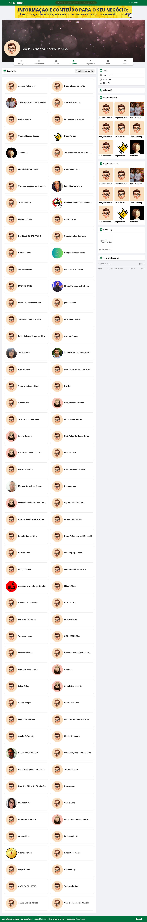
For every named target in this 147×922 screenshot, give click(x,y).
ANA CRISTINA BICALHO (75, 469)
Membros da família (84, 71)
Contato (132, 268)
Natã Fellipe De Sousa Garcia (76, 436)
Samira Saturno (25, 436)
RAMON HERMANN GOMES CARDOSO (32, 786)
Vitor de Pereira (25, 853)
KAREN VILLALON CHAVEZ (30, 453)
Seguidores (108, 164)
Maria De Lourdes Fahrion (29, 302)
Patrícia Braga (70, 869)
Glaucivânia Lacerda (73, 686)
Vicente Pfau (24, 402)
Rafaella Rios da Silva (27, 536)
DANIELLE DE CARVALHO (29, 236)
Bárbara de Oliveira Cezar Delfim (32, 519)
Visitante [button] (133, 2)
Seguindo (107, 98)
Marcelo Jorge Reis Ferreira (30, 486)
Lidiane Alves (70, 586)
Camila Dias (69, 669)
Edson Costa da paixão (74, 119)
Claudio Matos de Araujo (75, 236)
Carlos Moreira (24, 119)
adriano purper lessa (73, 553)
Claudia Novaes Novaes (28, 136)
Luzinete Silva (24, 803)
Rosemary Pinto (71, 836)
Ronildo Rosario (71, 619)
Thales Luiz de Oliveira (28, 903)
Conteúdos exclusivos (115, 268)
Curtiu (106, 230)
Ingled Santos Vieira (73, 186)
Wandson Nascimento (28, 603)
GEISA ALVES (70, 603)
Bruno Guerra (24, 369)
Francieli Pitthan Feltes (28, 169)
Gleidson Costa (25, 219)
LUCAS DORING (25, 286)
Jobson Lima (24, 836)
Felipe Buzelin (24, 869)
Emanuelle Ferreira (72, 319)
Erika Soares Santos (73, 419)
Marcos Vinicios (25, 653)
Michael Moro (70, 453)
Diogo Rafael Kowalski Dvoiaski (78, 536)
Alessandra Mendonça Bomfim (31, 586)
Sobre (100, 268)
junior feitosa (70, 302)
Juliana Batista (24, 202)
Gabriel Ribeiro (24, 252)
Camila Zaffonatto (26, 736)
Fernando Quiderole (26, 619)
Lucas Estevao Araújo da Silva (31, 336)
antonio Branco (71, 769)
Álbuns (106, 90)
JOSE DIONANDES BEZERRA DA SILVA (78, 152)
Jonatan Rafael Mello (27, 86)
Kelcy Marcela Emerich (74, 402)
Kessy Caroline (24, 569)
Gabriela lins (69, 803)
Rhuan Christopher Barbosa (76, 286)
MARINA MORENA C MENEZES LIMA (78, 369)
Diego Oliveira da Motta (74, 86)
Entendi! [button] (139, 919)
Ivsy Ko (67, 386)
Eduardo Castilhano (27, 819)
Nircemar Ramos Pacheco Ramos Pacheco (78, 653)
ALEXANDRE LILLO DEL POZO (77, 352)
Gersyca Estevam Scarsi (74, 252)
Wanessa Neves (25, 636)
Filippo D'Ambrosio (26, 719)
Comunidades (109, 258)
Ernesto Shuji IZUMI (73, 519)
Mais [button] (142, 268)
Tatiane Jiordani (71, 886)
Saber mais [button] (80, 919)
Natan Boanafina (71, 703)
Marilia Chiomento (72, 736)
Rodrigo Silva (24, 553)
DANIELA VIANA (25, 469)
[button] (76, 2)
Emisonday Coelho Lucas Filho (77, 753)
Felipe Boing (23, 686)
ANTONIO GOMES (72, 169)
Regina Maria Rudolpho (74, 503)
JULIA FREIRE (24, 352)
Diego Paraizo (70, 136)
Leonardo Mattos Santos (75, 569)
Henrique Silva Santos (28, 669)
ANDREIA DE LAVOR (27, 886)
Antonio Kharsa (71, 336)
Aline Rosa (23, 152)
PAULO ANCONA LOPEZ (29, 753)
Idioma (142, 264)
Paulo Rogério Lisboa (73, 269)
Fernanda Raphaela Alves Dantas (32, 503)
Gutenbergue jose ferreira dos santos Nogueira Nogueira (32, 186)
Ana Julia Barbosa (72, 102)
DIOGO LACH (70, 219)
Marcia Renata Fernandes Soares (78, 819)
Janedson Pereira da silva (29, 319)
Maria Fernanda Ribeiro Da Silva (45, 49)
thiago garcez (70, 486)
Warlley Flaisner (25, 269)
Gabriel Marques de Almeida (76, 903)
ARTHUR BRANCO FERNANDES (32, 102)
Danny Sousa (70, 786)
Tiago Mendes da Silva (28, 386)
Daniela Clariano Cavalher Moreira (78, 202)
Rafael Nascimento (72, 853)
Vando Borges (24, 703)
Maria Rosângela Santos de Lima (32, 769)
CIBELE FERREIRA (72, 636)
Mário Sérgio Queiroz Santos (76, 719)
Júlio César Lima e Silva (28, 419)
